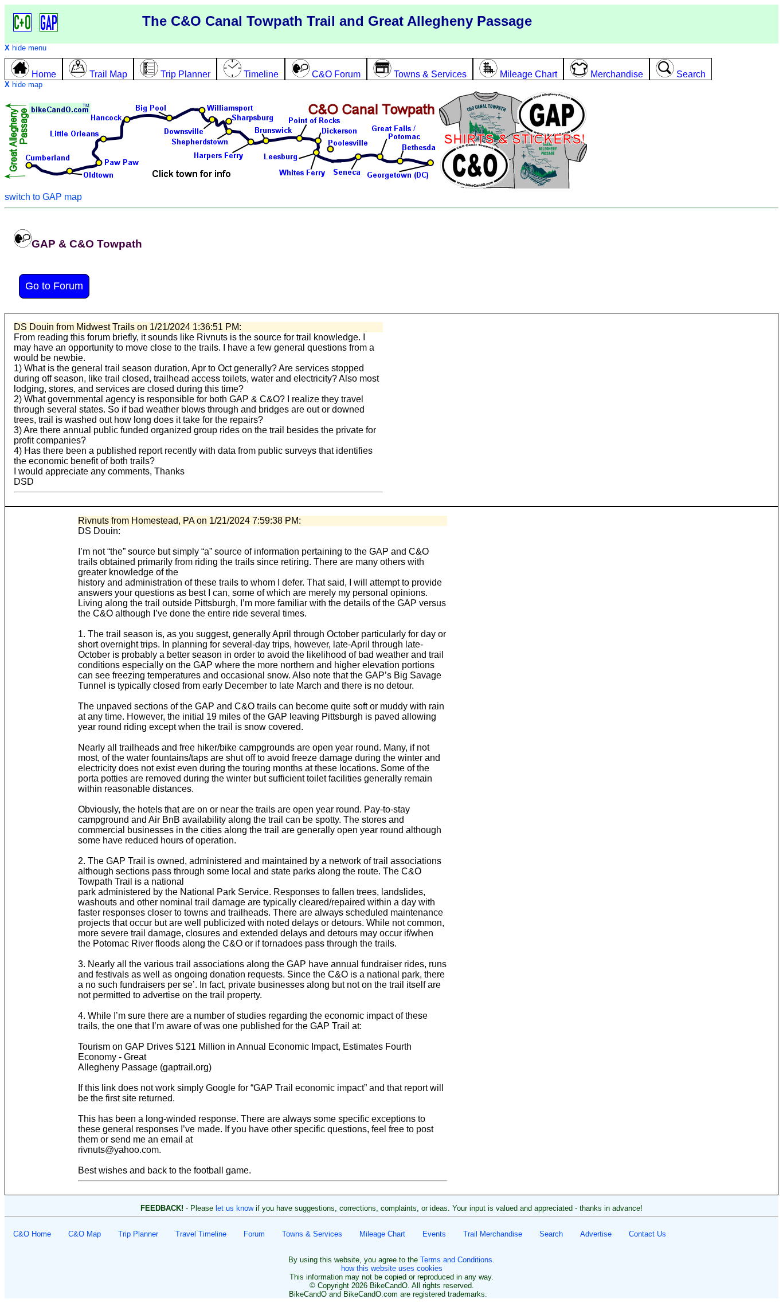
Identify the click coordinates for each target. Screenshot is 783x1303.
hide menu (25, 48)
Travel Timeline (200, 1234)
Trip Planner (138, 1234)
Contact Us (647, 1234)
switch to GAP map (43, 197)
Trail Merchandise (492, 1234)
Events (434, 1234)
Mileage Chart (382, 1234)
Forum (254, 1234)
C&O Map (84, 1234)
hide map (23, 84)
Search (551, 1234)
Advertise (596, 1234)
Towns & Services (312, 1234)
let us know (234, 1208)
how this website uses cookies (392, 1268)
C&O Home (32, 1234)
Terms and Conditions (456, 1259)
